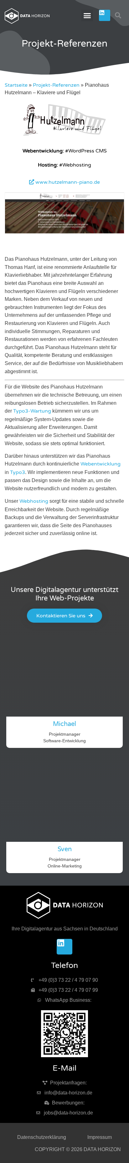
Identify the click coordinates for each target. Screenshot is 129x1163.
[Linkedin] (104, 15)
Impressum (99, 1137)
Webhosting (33, 501)
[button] (87, 16)
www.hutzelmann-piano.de (67, 182)
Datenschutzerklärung (41, 1137)
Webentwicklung (100, 464)
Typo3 (17, 472)
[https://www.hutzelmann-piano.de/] (64, 134)
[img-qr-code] (64, 1033)
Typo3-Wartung (32, 411)
